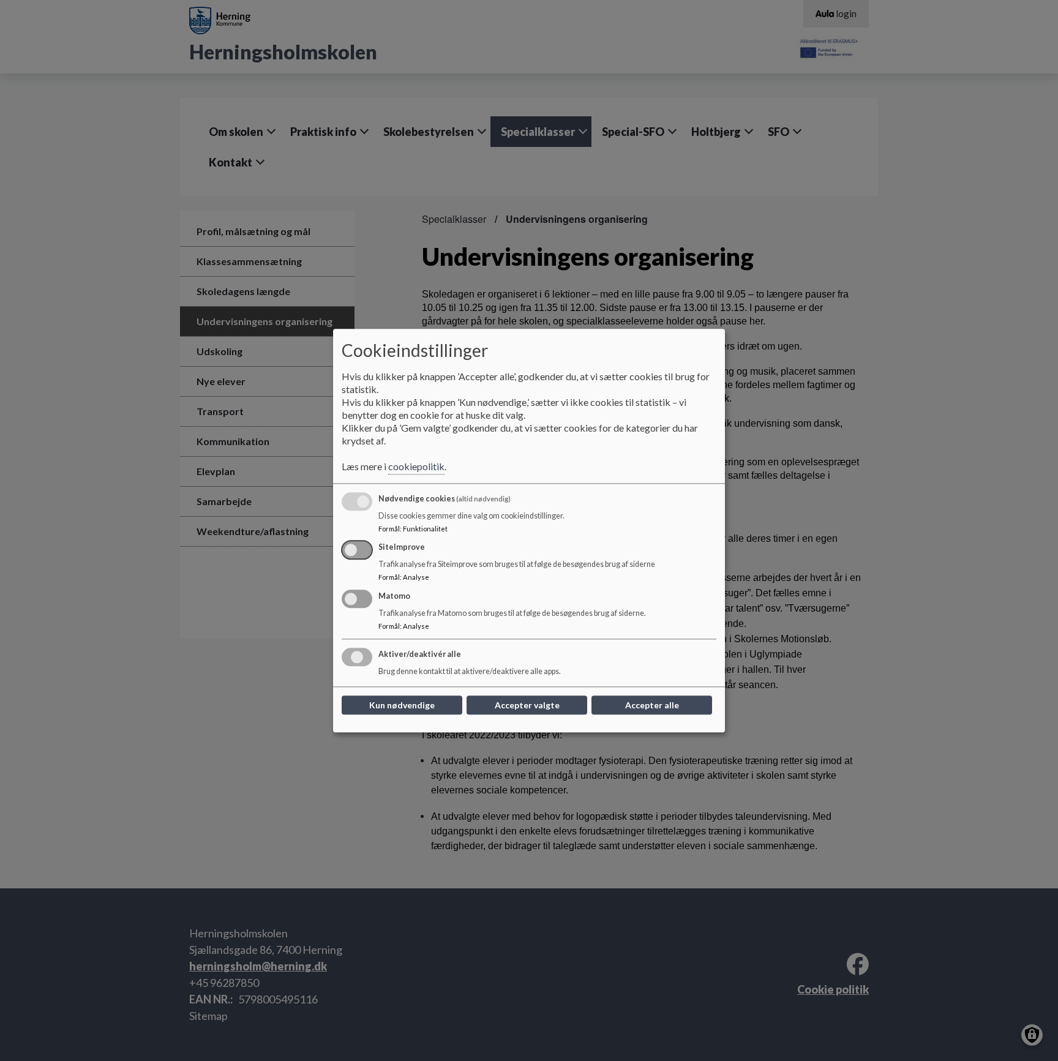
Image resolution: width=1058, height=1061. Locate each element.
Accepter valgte (527, 705)
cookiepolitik (416, 466)
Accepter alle (652, 705)
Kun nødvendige (402, 705)
